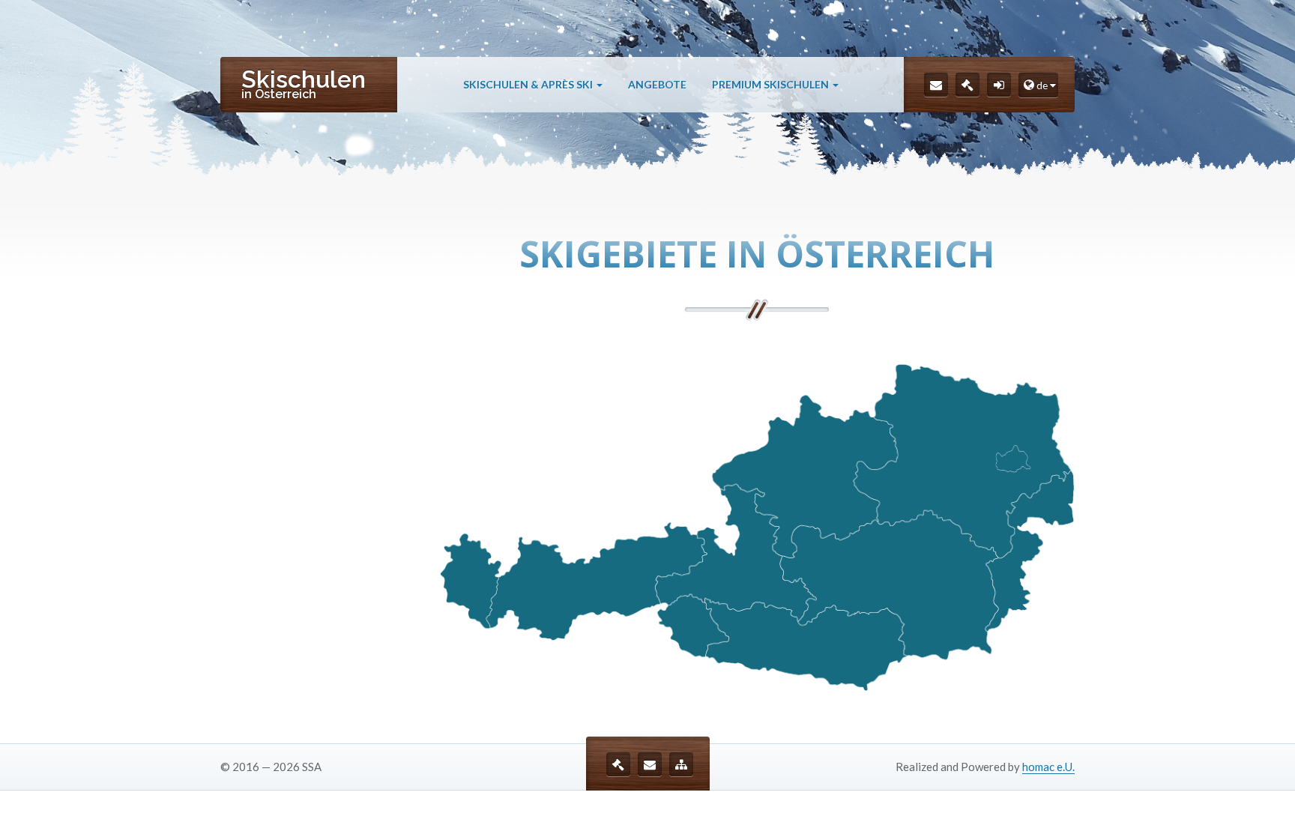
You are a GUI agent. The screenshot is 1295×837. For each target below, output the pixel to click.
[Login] (999, 84)
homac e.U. (1048, 766)
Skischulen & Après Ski (529, 84)
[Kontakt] (936, 84)
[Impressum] (967, 84)
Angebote (657, 84)
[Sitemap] (681, 764)
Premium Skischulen (771, 84)
